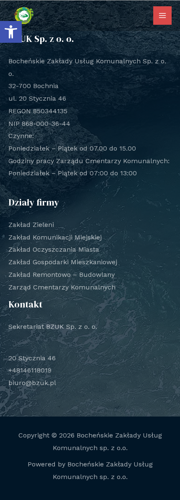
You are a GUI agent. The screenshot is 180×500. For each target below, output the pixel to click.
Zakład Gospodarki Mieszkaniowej (62, 262)
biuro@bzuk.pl (32, 383)
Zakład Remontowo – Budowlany (61, 275)
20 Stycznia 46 (32, 358)
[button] (11, 32)
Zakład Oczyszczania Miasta (53, 249)
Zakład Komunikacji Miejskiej (55, 237)
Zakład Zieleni (31, 225)
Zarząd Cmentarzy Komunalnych (62, 287)
